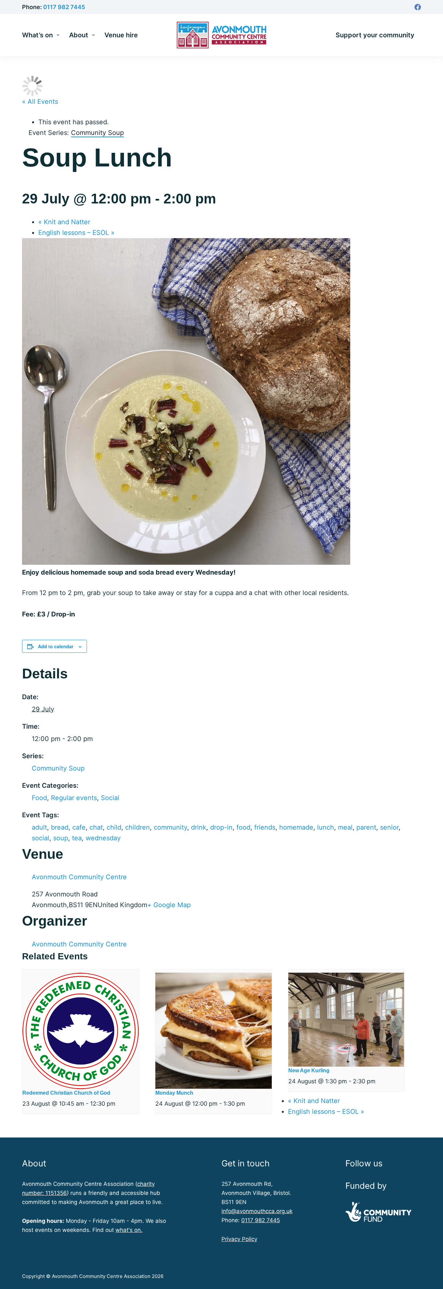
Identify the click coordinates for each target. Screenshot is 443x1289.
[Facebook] (417, 7)
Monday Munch (174, 1093)
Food (39, 798)
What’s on (37, 35)
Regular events (74, 798)
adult (39, 827)
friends (264, 827)
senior (389, 827)
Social (110, 798)
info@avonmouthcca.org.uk (257, 1211)
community (170, 827)
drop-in (221, 827)
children (137, 827)
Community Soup (58, 768)
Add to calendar (55, 646)
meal (345, 827)
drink (198, 827)
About (78, 35)
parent (366, 827)
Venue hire (121, 35)
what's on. (128, 1230)
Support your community (375, 35)
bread (59, 827)
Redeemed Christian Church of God (66, 1093)
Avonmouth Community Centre (79, 877)
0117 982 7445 (64, 7)
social (40, 838)
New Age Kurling (308, 1070)
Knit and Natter (64, 222)
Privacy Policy (239, 1239)
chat (96, 827)
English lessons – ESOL (76, 233)
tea (77, 838)
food (243, 827)
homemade (296, 827)
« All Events (40, 101)
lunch (325, 827)
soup (60, 838)
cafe (79, 827)
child (114, 827)
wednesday (103, 838)
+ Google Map (169, 905)
